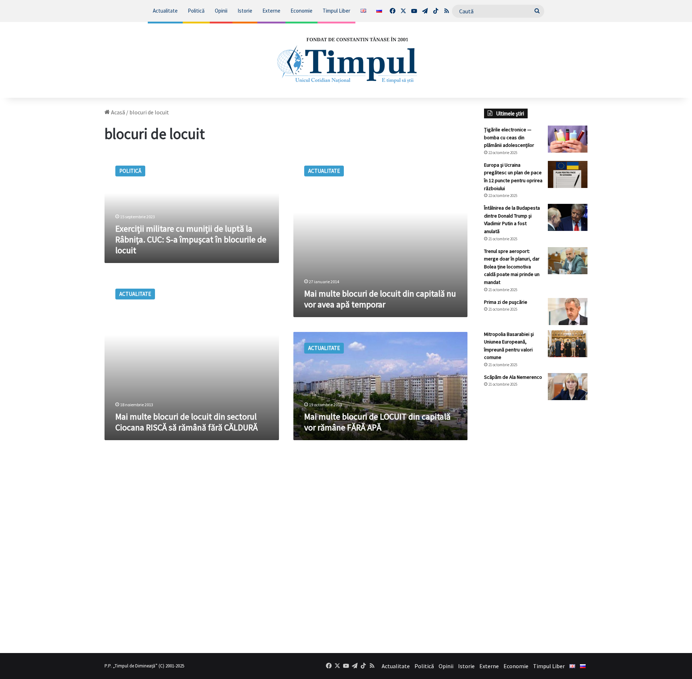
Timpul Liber (336, 10)
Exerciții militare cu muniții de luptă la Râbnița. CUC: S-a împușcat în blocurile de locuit (190, 239)
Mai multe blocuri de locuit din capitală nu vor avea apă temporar (380, 299)
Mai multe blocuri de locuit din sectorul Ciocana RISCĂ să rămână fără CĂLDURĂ (186, 422)
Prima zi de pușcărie (505, 302)
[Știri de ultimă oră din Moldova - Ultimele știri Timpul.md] (346, 59)
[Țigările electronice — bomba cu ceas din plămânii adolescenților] (567, 139)
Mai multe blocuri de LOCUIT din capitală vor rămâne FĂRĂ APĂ (377, 422)
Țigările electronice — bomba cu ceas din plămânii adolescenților (509, 137)
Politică (196, 10)
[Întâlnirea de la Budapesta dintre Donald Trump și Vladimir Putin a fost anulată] (567, 217)
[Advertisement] (536, 526)
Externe (271, 10)
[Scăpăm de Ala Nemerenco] (567, 386)
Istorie (245, 10)
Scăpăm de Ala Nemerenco (513, 377)
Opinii (221, 10)
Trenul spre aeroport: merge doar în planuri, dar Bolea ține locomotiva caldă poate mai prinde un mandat (512, 266)
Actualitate (165, 10)
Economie (301, 10)
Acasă (117, 112)
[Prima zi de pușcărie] (567, 311)
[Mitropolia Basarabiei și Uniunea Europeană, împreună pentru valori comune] (567, 343)
